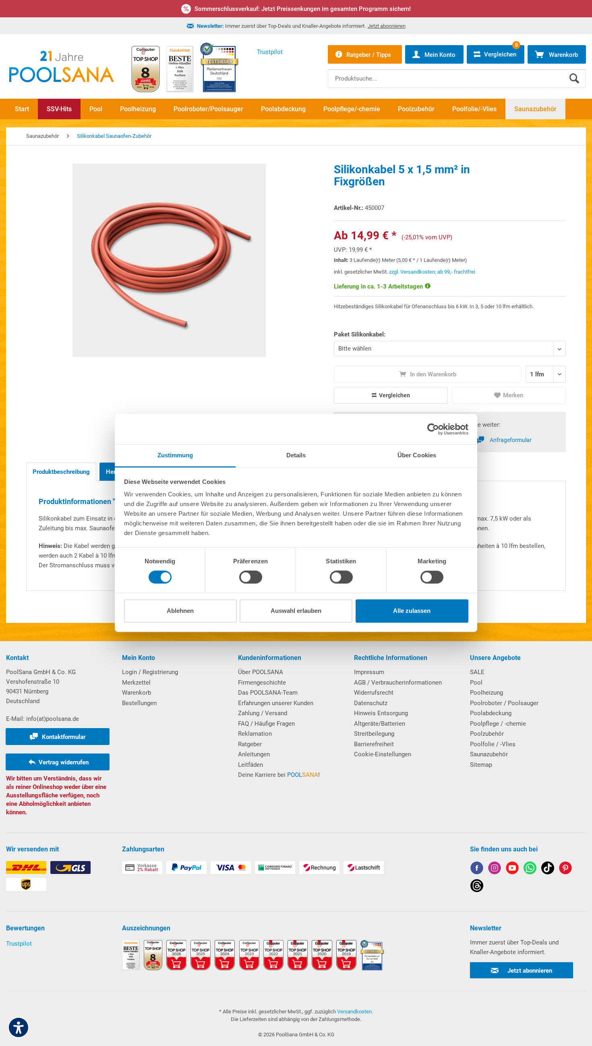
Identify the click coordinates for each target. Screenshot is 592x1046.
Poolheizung (486, 692)
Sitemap (481, 764)
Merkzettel (136, 682)
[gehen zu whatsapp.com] (530, 869)
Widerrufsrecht (373, 692)
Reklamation (255, 733)
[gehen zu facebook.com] (477, 869)
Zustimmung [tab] (175, 455)
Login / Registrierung (150, 672)
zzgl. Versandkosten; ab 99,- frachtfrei (432, 272)
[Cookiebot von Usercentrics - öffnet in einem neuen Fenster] (433, 429)
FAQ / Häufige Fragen (266, 723)
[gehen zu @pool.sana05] (477, 887)
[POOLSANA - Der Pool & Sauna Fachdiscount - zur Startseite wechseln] (61, 66)
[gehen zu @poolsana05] (548, 869)
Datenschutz (370, 703)
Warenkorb (136, 692)
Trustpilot (19, 943)
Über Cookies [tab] (416, 455)
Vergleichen (394, 395)
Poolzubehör (487, 733)
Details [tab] (296, 455)
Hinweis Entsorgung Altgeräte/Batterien (381, 718)
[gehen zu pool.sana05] (494, 869)
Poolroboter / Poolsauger (504, 703)
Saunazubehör (489, 754)
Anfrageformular (511, 440)
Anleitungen (254, 754)
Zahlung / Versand (262, 713)
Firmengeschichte (262, 682)
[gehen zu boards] (565, 869)
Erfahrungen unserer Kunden (275, 703)
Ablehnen (180, 610)
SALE (477, 672)
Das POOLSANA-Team (268, 692)
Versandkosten (354, 1012)
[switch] (250, 577)
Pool (476, 682)
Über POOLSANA (260, 672)
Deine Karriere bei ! (279, 774)
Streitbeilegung (374, 733)
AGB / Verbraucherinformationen (398, 682)
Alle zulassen (412, 610)
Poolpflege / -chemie (498, 723)
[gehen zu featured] (512, 869)
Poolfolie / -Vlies (492, 744)
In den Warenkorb (432, 374)
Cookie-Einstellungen (382, 754)
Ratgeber (250, 744)
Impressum (369, 672)
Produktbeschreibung (61, 471)
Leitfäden (250, 764)
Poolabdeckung (490, 713)
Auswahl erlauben (296, 610)
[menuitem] (457, 72)
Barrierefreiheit (374, 744)
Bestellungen (139, 703)
